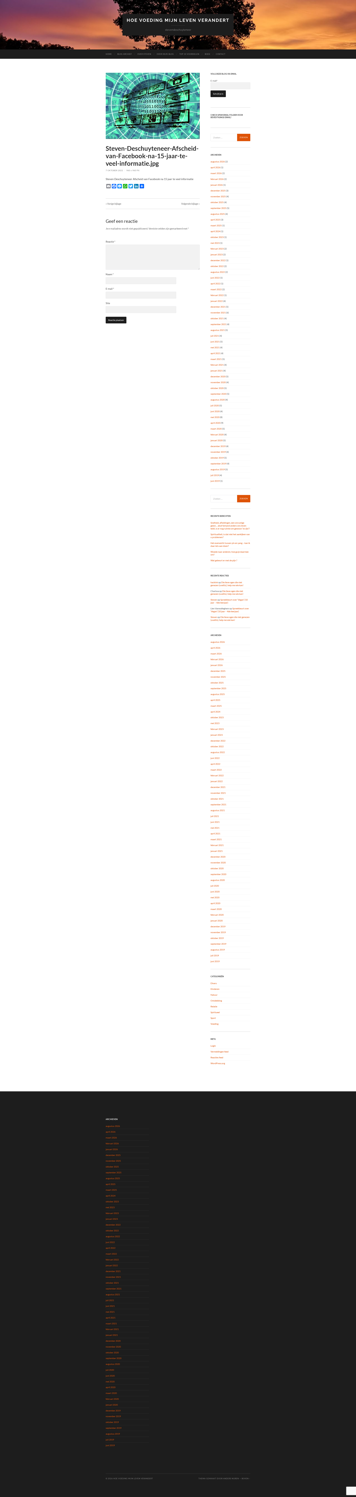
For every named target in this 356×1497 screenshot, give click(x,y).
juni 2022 (215, 277)
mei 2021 (215, 347)
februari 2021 (217, 364)
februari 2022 (217, 295)
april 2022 (215, 283)
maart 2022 (216, 289)
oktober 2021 (217, 318)
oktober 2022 (217, 266)
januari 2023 (217, 254)
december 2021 (218, 306)
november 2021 (218, 312)
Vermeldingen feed (219, 1051)
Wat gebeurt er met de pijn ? (224, 560)
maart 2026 (216, 173)
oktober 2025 (217, 202)
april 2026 (215, 167)
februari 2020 (217, 434)
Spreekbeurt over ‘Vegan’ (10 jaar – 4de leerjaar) (230, 610)
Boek (207, 54)
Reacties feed (217, 1057)
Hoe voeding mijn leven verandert (178, 20)
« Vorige (113, 203)
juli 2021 (215, 335)
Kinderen (215, 989)
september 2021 (218, 324)
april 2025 (215, 219)
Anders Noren (231, 1478)
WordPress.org (218, 1063)
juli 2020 (215, 405)
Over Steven (144, 54)
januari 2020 (217, 440)
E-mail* (214, 80)
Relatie (214, 1006)
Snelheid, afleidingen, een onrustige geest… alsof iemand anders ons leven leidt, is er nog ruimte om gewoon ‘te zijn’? (230, 525)
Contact (220, 54)
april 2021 (215, 353)
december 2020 (218, 376)
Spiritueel (215, 1012)
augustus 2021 (218, 330)
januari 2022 (217, 301)
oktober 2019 (217, 457)
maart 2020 (216, 428)
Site (108, 303)
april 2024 (215, 231)
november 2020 (218, 382)
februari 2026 (217, 179)
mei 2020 (215, 417)
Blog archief (124, 54)
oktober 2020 (217, 388)
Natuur (214, 994)
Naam (110, 274)
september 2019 (218, 463)
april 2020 (215, 422)
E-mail (110, 288)
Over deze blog (165, 54)
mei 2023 (215, 243)
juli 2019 (215, 475)
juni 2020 (215, 411)
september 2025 (218, 208)
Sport (213, 1018)
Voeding (214, 1023)
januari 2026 (217, 185)
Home (109, 54)
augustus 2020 (218, 399)
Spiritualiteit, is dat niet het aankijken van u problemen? (230, 535)
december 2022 (218, 260)
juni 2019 (215, 481)
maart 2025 (216, 225)
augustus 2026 (218, 161)
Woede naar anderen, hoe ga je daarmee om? (230, 553)
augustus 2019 (218, 469)
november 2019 (218, 452)
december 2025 (218, 190)
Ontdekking (216, 1000)
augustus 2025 (218, 214)
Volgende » (190, 203)
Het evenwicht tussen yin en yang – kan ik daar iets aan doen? (230, 544)
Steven (214, 599)
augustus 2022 (218, 272)
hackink (214, 582)
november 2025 (218, 196)
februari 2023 (217, 248)
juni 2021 (215, 341)
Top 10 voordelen (189, 54)
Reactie (110, 241)
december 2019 (218, 446)
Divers (214, 983)
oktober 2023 (217, 237)
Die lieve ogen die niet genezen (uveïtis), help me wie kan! (227, 584)
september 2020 (218, 393)
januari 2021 (217, 370)
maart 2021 (216, 359)
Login (213, 1045)
